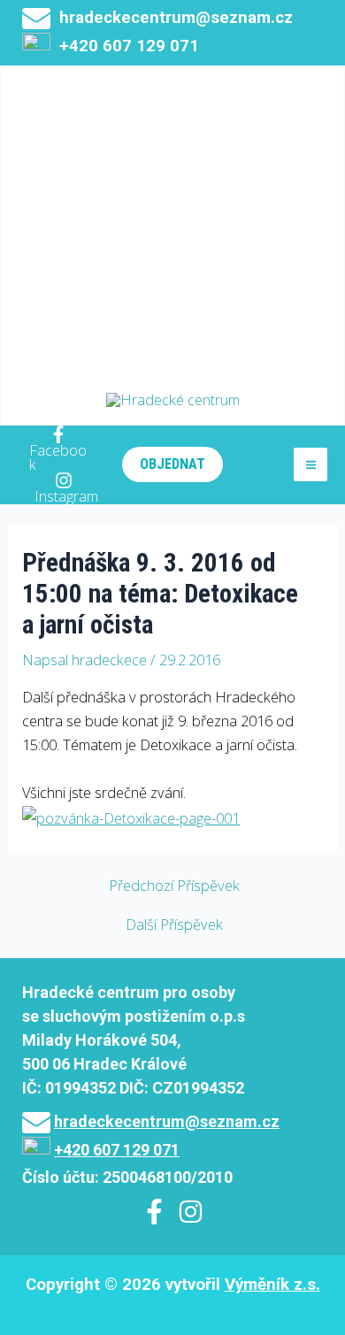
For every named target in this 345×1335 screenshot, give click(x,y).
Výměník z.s (270, 1284)
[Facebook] (154, 1211)
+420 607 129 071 (117, 1149)
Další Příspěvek (174, 924)
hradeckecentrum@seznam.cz (176, 17)
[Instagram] (190, 1211)
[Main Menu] (310, 464)
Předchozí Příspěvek (174, 885)
